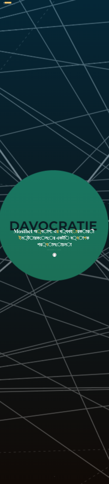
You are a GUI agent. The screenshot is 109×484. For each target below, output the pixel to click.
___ (54, 226)
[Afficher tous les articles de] (54, 255)
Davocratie (7, 3)
